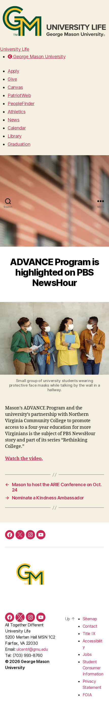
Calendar (17, 128)
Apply (13, 71)
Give (12, 79)
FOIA (87, 694)
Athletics (17, 111)
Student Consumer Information (93, 667)
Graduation (19, 144)
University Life (14, 49)
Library (15, 136)
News (14, 119)
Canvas (15, 87)
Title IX (89, 633)
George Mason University (38, 56)
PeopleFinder (21, 103)
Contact (90, 626)
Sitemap (90, 618)
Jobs (87, 654)
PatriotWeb (19, 95)
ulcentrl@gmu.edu (32, 649)
